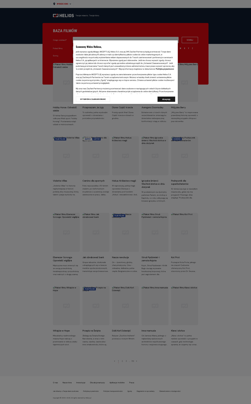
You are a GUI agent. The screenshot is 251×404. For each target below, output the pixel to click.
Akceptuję (166, 99)
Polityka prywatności (165, 69)
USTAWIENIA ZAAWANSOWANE (93, 99)
